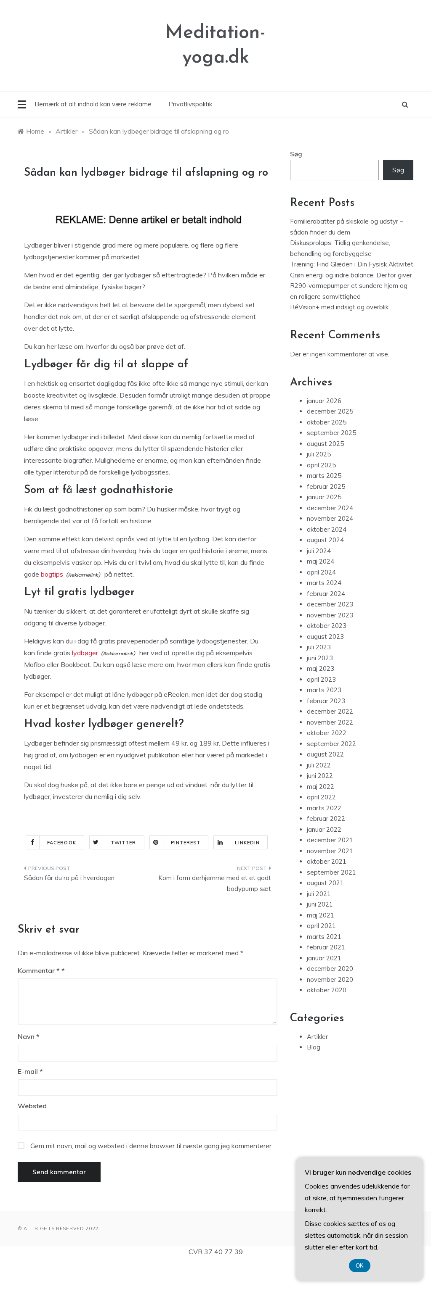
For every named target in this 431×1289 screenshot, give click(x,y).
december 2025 (330, 411)
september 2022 (331, 744)
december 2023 (330, 604)
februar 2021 (326, 947)
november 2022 (330, 722)
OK (360, 1266)
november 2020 (330, 979)
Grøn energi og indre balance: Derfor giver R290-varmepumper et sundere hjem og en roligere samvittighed (351, 286)
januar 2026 (324, 401)
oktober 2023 (326, 626)
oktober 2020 (326, 990)
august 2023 (325, 637)
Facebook (61, 843)
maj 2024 (320, 561)
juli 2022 (319, 765)
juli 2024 (319, 551)
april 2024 (321, 572)
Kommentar (39, 970)
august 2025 (325, 444)
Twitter (123, 843)
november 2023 (330, 615)
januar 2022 (324, 829)
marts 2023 (324, 690)
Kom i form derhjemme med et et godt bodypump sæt (214, 883)
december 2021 (330, 840)
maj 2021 (320, 915)
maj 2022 (320, 787)
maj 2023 (320, 668)
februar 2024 (326, 594)
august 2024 (325, 540)
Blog (313, 1047)
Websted (32, 1106)
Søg (296, 154)
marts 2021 (324, 937)
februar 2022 (326, 818)
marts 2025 (324, 476)
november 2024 (330, 518)
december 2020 (330, 969)
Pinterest (186, 843)
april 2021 (321, 926)
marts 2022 (324, 808)
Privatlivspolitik (190, 104)
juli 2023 (319, 647)
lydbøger (85, 652)
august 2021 (325, 883)
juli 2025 (319, 454)
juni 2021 (320, 904)
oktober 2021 (326, 861)
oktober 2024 (326, 529)
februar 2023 (326, 701)
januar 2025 (324, 497)
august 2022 (325, 754)
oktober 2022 (326, 733)
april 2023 (321, 679)
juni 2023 (320, 658)
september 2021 (331, 872)
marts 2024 (324, 583)
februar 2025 (326, 486)
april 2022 (321, 797)
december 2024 (330, 508)
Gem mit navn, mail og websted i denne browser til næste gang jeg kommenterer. (151, 1145)
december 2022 (330, 711)
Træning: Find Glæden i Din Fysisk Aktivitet (351, 264)
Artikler (317, 1037)
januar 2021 (324, 958)
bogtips (52, 574)
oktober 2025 (326, 422)
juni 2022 (320, 776)
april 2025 (321, 465)
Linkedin (247, 843)
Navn (29, 1036)
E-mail (30, 1071)
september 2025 (331, 433)
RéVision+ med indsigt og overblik (339, 307)
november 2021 (330, 851)
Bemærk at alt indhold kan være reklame (93, 104)
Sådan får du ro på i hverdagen (69, 878)
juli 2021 (319, 894)
